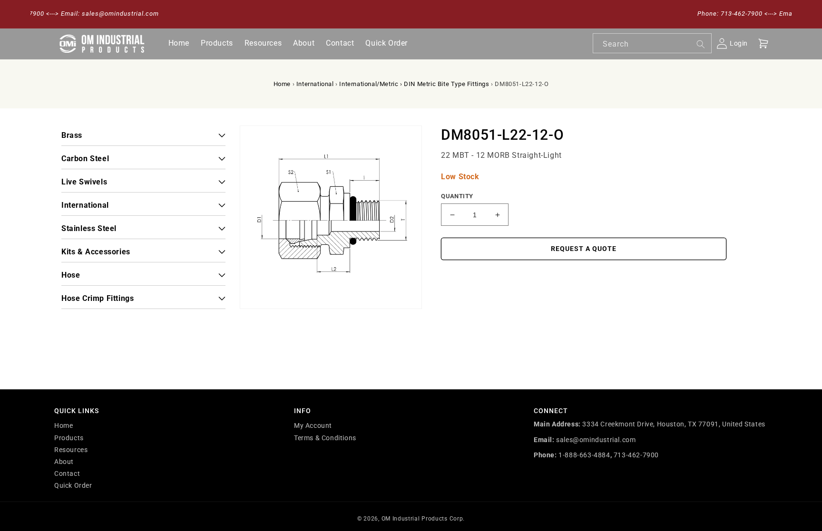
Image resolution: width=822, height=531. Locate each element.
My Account (313, 425)
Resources (71, 450)
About (64, 461)
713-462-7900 (636, 455)
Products (69, 438)
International (315, 83)
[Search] (700, 44)
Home (282, 83)
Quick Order (73, 485)
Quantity (457, 196)
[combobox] (652, 43)
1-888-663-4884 (584, 455)
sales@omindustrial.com (596, 440)
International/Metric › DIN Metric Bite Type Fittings (414, 83)
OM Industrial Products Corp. (423, 518)
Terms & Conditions (325, 438)
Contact (67, 473)
